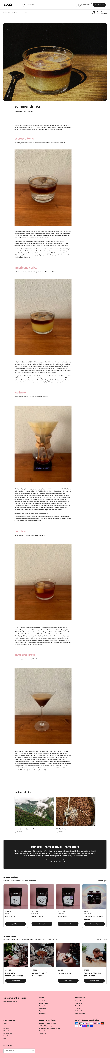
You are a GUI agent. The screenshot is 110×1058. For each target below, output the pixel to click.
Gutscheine (42, 1006)
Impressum (42, 1033)
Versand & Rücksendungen (47, 1023)
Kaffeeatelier (79, 1011)
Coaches (77, 1008)
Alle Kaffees (43, 1001)
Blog (4, 1038)
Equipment (42, 1011)
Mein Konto (86, 5)
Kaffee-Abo (42, 1008)
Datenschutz (43, 1031)
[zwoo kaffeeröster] (7, 4)
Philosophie (42, 1013)
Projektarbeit (7, 1036)
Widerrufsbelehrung (45, 1026)
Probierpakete (43, 1003)
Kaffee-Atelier (7, 1033)
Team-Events (79, 1006)
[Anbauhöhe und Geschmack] (34, 811)
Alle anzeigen (102, 881)
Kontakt (41, 1036)
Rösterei (6, 1031)
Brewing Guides (80, 1013)
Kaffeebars (6, 1028)
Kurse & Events (79, 1001)
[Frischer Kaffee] (75, 811)
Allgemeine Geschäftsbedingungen (50, 1028)
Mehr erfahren (55, 861)
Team (5, 1023)
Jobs (4, 1026)
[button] (99, 12)
